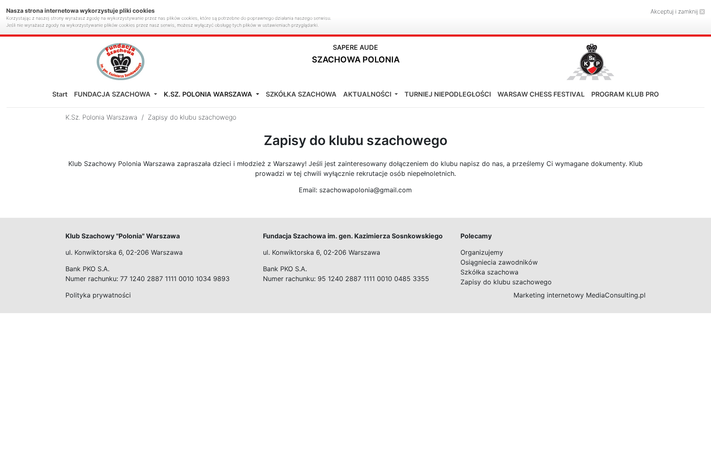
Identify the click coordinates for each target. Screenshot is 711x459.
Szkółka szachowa (489, 272)
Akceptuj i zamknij (675, 11)
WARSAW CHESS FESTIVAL (541, 94)
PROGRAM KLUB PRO (625, 94)
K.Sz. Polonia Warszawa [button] (209, 94)
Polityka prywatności (98, 295)
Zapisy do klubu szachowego (506, 282)
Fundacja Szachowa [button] (113, 94)
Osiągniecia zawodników (499, 262)
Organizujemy (481, 252)
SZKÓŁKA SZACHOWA (301, 94)
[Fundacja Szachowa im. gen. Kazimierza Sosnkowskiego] (120, 61)
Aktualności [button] (368, 94)
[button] (355, 55)
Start (59, 94)
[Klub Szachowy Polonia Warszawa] (590, 61)
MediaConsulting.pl (616, 295)
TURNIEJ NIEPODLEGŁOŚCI (447, 94)
